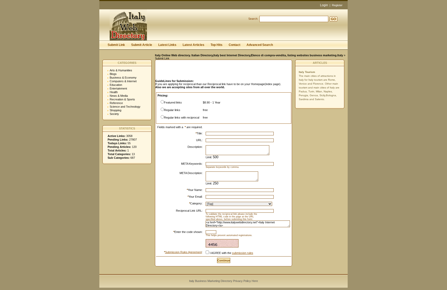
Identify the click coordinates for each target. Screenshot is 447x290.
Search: (253, 18)
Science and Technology (125, 106)
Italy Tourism (307, 72)
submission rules (242, 252)
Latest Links (167, 45)
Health (114, 92)
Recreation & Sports (122, 99)
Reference (116, 103)
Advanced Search (260, 45)
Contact (234, 45)
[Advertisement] (215, 71)
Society (114, 113)
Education (116, 84)
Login (324, 5)
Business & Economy (123, 77)
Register (337, 5)
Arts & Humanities (121, 70)
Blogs (113, 73)
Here (255, 280)
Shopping (115, 110)
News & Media (119, 95)
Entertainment (118, 88)
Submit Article (141, 45)
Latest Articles (193, 45)
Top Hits (216, 45)
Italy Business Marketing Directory (210, 280)
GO (333, 19)
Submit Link (116, 45)
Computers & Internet (123, 81)
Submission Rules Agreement (183, 252)
